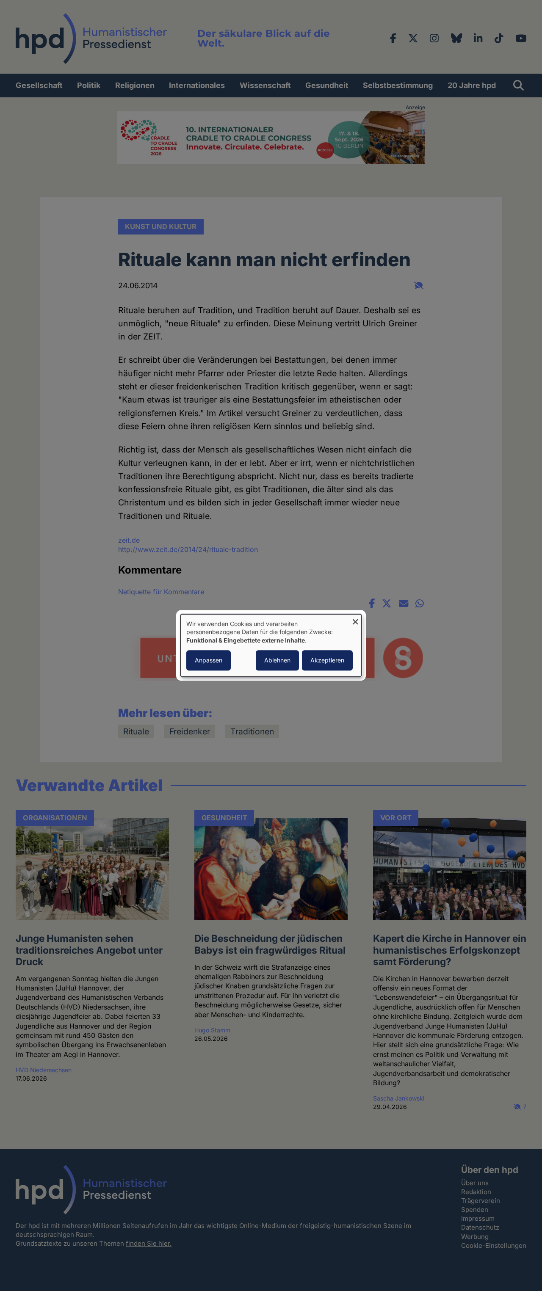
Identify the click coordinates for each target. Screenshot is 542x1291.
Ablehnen (277, 660)
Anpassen (208, 660)
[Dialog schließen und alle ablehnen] (355, 619)
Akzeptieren (327, 660)
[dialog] (271, 645)
